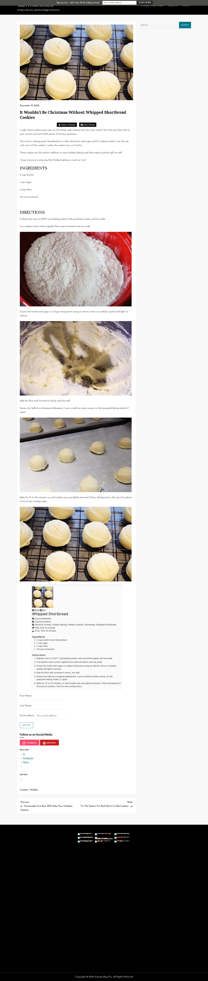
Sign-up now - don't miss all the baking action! (77, 3)
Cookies (24, 790)
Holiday (34, 790)
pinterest (51, 742)
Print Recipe (89, 125)
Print (36, 610)
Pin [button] (43, 610)
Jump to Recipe (68, 125)
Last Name (26, 706)
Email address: (27, 715)
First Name (26, 696)
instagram (31, 742)
